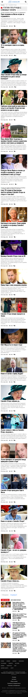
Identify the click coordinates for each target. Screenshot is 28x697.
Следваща (13, 595)
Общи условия (14, 681)
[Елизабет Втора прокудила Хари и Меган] (14, 488)
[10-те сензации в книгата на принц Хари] (14, 43)
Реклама (14, 677)
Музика (2, 665)
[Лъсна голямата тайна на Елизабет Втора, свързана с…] (14, 428)
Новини (8, 661)
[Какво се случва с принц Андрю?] (14, 372)
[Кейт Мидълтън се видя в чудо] (14, 343)
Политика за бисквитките (14, 685)
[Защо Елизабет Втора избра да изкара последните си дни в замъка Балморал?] (14, 73)
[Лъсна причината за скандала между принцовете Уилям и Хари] (14, 457)
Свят (15, 665)
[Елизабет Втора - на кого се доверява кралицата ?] (14, 548)
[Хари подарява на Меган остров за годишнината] (13, 12)
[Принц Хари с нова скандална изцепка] (14, 283)
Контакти (14, 679)
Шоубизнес (21, 661)
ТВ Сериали (3, 663)
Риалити (11, 663)
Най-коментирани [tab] (16, 600)
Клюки (2, 661)
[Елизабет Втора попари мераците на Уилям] (14, 312)
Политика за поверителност (8, 672)
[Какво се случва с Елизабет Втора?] (14, 519)
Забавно (14, 661)
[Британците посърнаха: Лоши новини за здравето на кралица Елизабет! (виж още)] (14, 221)
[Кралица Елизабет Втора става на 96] (14, 254)
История (17, 663)
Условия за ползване (21, 672)
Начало (2, 5)
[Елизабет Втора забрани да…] (14, 399)
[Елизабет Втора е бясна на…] (14, 579)
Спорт (12, 668)
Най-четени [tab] (5, 600)
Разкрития (9, 665)
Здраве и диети (4, 668)
